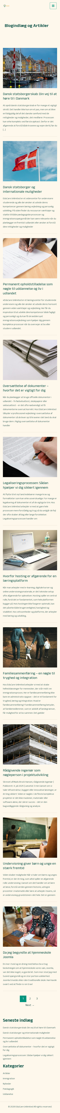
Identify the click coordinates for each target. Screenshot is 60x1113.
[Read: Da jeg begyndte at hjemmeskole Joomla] (30, 926)
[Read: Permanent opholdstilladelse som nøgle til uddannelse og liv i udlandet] (30, 258)
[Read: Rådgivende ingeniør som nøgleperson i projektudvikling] (30, 744)
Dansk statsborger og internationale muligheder (26, 1033)
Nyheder (7, 1083)
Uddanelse (8, 1094)
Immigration (9, 1078)
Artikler (6, 1073)
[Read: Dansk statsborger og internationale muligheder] (30, 161)
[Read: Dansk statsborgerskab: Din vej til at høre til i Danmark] (30, 67)
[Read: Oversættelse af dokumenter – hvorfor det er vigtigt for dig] (30, 359)
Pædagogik (8, 1089)
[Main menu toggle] (53, 5)
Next (30, 1005)
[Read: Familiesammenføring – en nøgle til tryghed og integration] (30, 647)
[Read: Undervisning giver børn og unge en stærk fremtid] (30, 837)
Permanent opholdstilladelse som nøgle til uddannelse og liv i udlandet (28, 288)
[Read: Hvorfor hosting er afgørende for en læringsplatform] (30, 550)
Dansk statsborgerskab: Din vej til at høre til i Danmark (29, 1027)
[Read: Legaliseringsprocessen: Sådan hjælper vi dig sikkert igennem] (30, 457)
